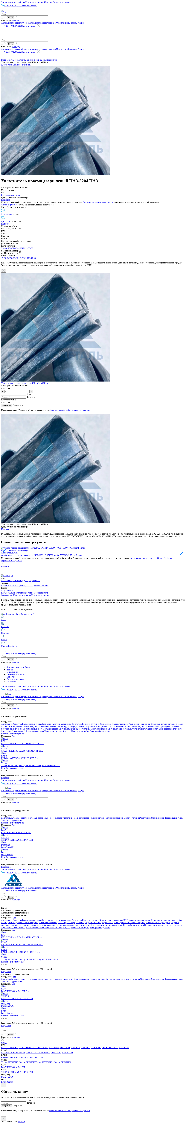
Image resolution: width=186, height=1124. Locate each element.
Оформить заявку (29, 5)
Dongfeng (5, 845)
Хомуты (66, 731)
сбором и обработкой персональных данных (69, 410)
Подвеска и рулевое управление (69, 726)
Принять (5, 566)
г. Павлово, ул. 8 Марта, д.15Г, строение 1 (20, 580)
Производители (41, 593)
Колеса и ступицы (90, 724)
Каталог (13, 60)
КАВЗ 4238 (17, 758)
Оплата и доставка (61, 2)
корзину (21, 1121)
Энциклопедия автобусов (13, 2)
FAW (3, 830)
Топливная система (35, 731)
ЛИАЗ (4, 748)
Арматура (17, 724)
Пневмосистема (46, 726)
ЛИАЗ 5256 (67, 1052)
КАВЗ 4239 (6, 758)
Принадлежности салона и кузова (129, 726)
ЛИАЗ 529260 (19, 751)
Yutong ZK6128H (27, 765)
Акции (81, 23)
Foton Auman (7, 854)
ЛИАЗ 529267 (43, 1052)
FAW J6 (14, 832)
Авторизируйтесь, (9, 205)
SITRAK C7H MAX (10, 840)
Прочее (149, 726)
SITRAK (5, 837)
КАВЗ (4, 756)
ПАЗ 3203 (75, 1047)
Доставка (5, 221)
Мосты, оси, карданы (11, 726)
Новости (48, 2)
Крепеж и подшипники (139, 724)
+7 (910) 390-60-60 (27, 258)
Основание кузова (29, 726)
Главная (5, 60)
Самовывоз (6, 214)
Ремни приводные (161, 726)
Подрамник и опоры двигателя (99, 726)
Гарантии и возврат (34, 2)
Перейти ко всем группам (13, 734)
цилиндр (16, 20)
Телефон (31, 397)
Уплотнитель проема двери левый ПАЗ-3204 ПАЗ (24, 383)
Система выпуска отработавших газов (40, 729)
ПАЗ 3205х (124, 1047)
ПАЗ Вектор (55, 1047)
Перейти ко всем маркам (12, 768)
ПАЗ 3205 (23, 743)
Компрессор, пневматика (111, 724)
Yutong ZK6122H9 (62, 1062)
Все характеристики (10, 195)
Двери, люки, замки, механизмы (42, 60)
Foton (3, 852)
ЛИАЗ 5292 (31, 751)
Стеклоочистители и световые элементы (163, 729)
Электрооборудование (100, 731)
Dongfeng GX (7, 847)
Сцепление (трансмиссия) (13, 731)
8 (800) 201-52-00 (9, 248)
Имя (29, 394)
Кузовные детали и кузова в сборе (167, 724)
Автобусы (22, 60)
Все (13, 736)
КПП (125, 724)
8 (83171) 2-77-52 (25, 248)
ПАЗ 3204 (85, 1047)
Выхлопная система (31, 724)
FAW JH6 (5, 832)
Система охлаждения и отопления (74, 729)
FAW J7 (22, 832)
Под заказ (5, 200)
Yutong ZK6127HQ (10, 765)
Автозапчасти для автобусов (14, 23)
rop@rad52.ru (7, 590)
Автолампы (6, 724)
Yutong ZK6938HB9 (44, 765)
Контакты (72, 23)
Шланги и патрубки (80, 731)
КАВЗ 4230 (40, 1057)
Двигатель (77, 724)
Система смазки (115, 729)
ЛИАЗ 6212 (6, 751)
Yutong (4, 763)
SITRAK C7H (26, 840)
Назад (4, 1042)
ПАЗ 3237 (33, 743)
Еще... (41, 743)
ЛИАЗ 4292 (56, 1052)
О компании (62, 23)
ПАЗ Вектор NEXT (100, 1047)
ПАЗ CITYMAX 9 (10, 743)
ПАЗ (3, 741)
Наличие (5, 224)
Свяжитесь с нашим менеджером (98, 202)
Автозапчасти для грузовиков (42, 23)
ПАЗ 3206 (65, 1047)
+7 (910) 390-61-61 (10, 258)
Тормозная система (53, 731)
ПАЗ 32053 (43, 1047)
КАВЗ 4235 (29, 758)
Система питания (99, 729)
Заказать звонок (41, 585)
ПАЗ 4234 (113, 1047)
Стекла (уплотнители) (133, 729)
